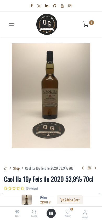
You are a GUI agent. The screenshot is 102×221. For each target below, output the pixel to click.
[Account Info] (84, 212)
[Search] (34, 211)
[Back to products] (89, 168)
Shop (16, 168)
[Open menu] (51, 213)
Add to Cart (72, 199)
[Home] (17, 211)
